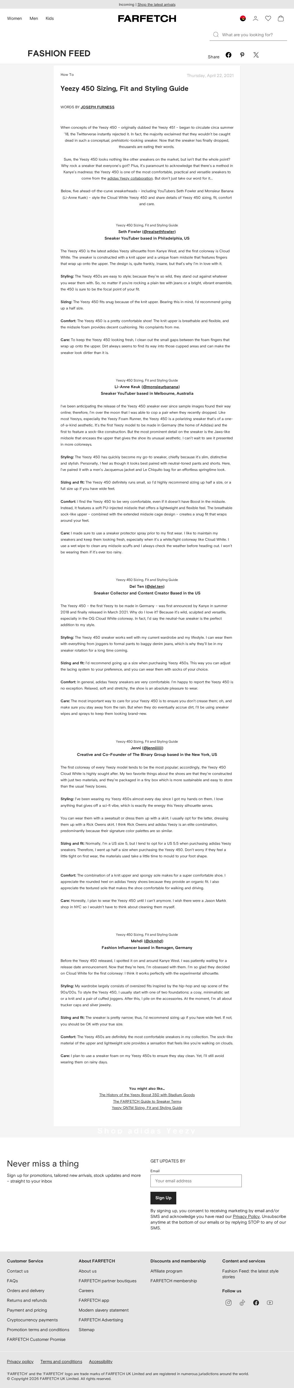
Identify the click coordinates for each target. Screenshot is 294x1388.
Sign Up (163, 1198)
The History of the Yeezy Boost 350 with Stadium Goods (147, 1095)
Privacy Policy (246, 1216)
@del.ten (154, 587)
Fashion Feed (59, 53)
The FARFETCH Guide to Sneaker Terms (147, 1101)
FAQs (12, 1281)
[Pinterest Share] (242, 55)
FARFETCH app (94, 1300)
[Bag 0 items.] (280, 18)
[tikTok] (242, 1302)
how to (67, 75)
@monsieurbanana (160, 387)
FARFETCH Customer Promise (36, 1339)
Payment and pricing (27, 1310)
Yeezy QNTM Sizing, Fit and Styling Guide (147, 1108)
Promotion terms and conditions (38, 1329)
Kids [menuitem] (50, 18)
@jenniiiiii (153, 748)
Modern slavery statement (104, 1310)
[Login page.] (255, 18)
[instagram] (228, 1302)
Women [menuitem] (14, 18)
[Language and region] (243, 18)
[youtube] (270, 1302)
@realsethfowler (159, 232)
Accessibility (101, 1361)
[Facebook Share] (228, 55)
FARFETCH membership (173, 1281)
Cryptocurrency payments (32, 1320)
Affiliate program (166, 1271)
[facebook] (256, 1302)
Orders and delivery (26, 1290)
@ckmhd (153, 941)
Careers (86, 1290)
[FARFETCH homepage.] (147, 18)
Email (155, 1171)
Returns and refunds (27, 1300)
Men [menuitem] (34, 18)
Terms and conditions (61, 1361)
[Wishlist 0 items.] (268, 18)
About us (87, 1271)
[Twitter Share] (256, 55)
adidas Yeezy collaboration (130, 178)
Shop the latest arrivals (156, 4)
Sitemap (86, 1329)
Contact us (17, 1271)
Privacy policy (20, 1361)
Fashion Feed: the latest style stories (250, 1274)
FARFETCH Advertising (101, 1320)
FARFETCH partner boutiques (107, 1281)
